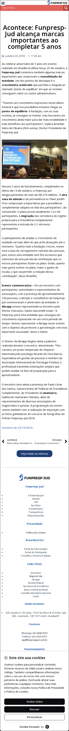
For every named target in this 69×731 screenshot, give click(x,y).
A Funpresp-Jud (36, 495)
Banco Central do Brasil (36, 589)
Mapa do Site (35, 576)
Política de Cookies (35, 532)
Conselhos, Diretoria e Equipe (36, 555)
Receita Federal (36, 582)
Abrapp (36, 579)
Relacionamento (36, 515)
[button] (3, 3)
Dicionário (36, 572)
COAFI (36, 596)
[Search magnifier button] (66, 8)
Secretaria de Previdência (36, 586)
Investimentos (36, 508)
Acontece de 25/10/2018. (17, 427)
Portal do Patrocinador (35, 549)
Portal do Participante (36, 552)
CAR (36, 502)
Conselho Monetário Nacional (36, 593)
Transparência (36, 512)
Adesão (36, 498)
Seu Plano (36, 505)
